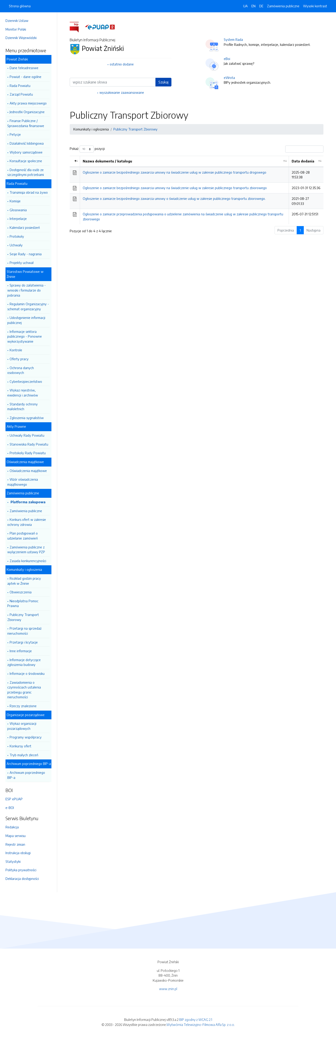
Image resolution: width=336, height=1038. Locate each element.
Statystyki (13, 861)
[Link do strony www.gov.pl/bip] (77, 27)
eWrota (229, 78)
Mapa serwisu (15, 836)
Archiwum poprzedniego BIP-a (26, 775)
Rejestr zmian (15, 844)
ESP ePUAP (14, 799)
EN (253, 6)
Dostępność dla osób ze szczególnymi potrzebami (25, 172)
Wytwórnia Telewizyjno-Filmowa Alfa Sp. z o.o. (200, 1024)
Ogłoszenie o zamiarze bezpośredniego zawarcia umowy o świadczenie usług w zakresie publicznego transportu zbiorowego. (174, 198)
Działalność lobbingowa (27, 143)
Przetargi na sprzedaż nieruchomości (24, 630)
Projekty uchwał (22, 263)
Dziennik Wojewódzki (21, 38)
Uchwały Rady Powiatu (27, 435)
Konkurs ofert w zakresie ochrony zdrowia (26, 522)
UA (245, 6)
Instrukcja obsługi (18, 853)
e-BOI (9, 808)
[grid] (196, 190)
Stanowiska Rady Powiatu (29, 444)
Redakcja (12, 827)
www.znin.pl (168, 989)
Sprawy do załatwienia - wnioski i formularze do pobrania (26, 290)
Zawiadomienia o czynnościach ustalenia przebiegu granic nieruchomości (24, 689)
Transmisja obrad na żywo (29, 192)
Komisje (15, 201)
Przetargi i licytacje (24, 642)
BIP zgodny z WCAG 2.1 (195, 1019)
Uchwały (16, 245)
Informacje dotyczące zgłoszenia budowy (24, 662)
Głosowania (18, 210)
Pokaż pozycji (87, 148)
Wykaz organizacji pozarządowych (21, 725)
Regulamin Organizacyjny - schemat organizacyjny (28, 306)
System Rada (233, 39)
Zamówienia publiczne (26, 511)
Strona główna (20, 6)
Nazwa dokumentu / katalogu (107, 161)
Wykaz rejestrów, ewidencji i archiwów (22, 392)
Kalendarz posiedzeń (25, 227)
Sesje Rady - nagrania (26, 254)
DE (261, 6)
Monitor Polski (15, 29)
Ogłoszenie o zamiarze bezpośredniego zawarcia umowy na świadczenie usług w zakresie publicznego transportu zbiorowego (175, 188)
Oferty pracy (19, 359)
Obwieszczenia (21, 592)
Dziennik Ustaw (16, 20)
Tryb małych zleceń (24, 755)
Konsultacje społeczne (26, 161)
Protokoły (17, 236)
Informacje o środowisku (27, 673)
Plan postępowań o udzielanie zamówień (22, 535)
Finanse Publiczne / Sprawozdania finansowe (25, 123)
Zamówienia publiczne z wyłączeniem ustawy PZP (26, 549)
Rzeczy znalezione (23, 706)
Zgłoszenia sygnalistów (27, 418)
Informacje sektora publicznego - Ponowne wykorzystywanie (24, 336)
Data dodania (303, 161)
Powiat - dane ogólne (25, 77)
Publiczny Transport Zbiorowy (23, 617)
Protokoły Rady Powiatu (28, 453)
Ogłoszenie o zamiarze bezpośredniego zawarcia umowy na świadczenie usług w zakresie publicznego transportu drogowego (174, 172)
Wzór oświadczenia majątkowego (22, 481)
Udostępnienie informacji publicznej (26, 320)
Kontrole (16, 350)
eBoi (227, 59)
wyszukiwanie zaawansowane (121, 92)
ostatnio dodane (122, 64)
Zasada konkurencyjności (28, 561)
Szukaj (163, 82)
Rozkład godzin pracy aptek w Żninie (24, 580)
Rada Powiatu (20, 85)
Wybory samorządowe (26, 152)
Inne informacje (21, 651)
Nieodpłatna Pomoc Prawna (22, 603)
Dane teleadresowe (24, 68)
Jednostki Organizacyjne (27, 112)
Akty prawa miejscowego (28, 103)
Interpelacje (18, 218)
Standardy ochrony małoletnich (22, 406)
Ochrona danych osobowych (20, 370)
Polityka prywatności (20, 870)
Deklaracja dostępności (22, 878)
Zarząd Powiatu (21, 94)
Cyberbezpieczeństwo (26, 381)
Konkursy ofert (20, 746)
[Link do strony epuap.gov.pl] (100, 27)
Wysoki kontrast (315, 6)
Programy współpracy (26, 737)
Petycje (15, 134)
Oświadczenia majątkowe (28, 471)
